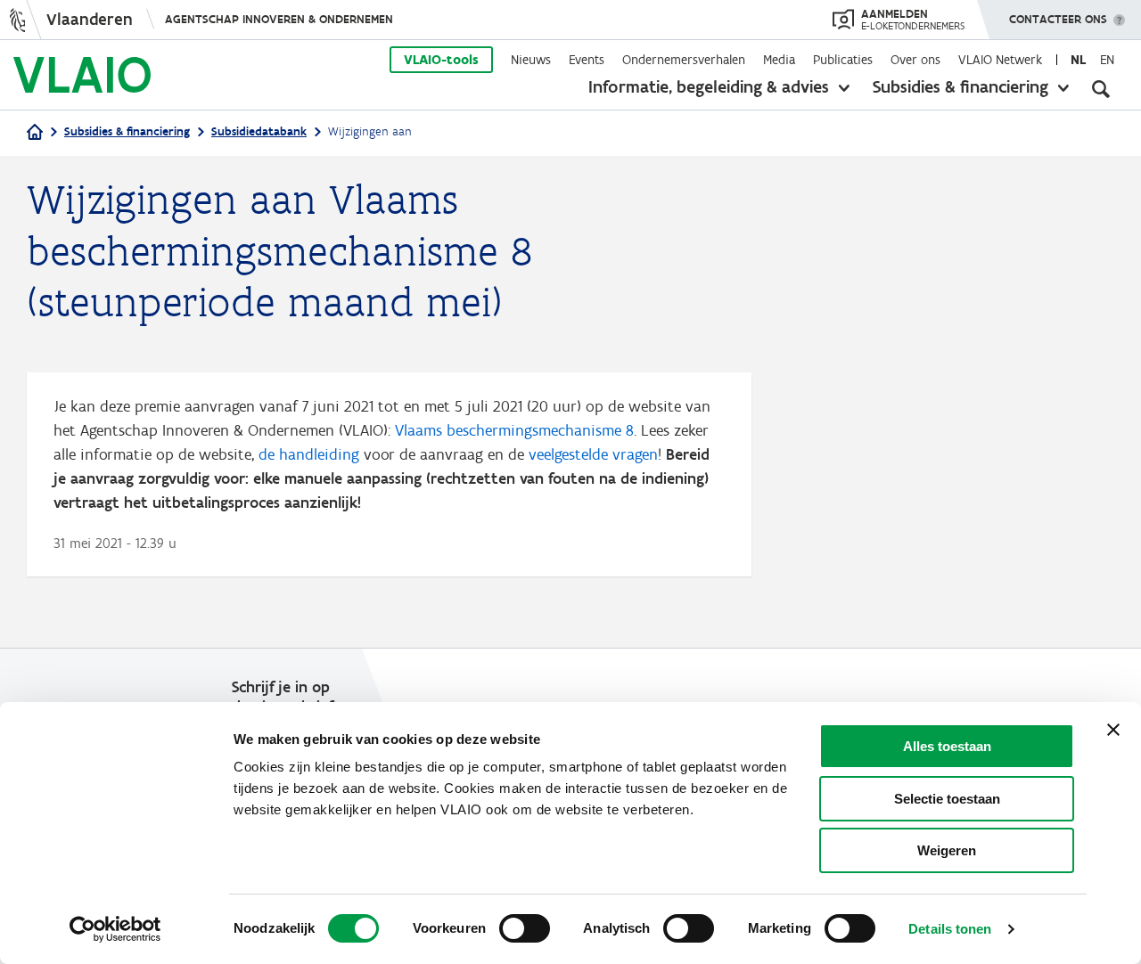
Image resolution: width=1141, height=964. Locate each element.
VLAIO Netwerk (1000, 60)
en (1107, 60)
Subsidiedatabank (259, 131)
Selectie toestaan (947, 798)
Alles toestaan (947, 746)
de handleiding (309, 454)
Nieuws (531, 60)
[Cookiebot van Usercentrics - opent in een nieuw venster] (115, 929)
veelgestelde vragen (593, 454)
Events (586, 60)
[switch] (524, 928)
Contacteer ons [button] (1058, 19)
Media (779, 60)
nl (1078, 60)
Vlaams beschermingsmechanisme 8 (514, 430)
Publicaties (843, 60)
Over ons (915, 60)
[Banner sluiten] (1113, 729)
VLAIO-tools (441, 60)
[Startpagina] (35, 133)
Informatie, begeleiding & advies (708, 86)
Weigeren (946, 850)
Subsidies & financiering (960, 86)
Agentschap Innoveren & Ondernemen (279, 19)
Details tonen (949, 928)
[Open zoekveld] (1101, 89)
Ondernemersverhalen (683, 60)
